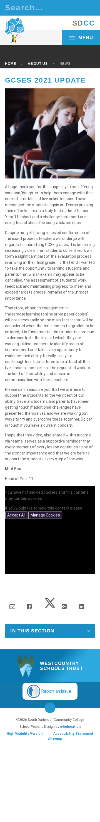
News (65, 64)
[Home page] (14, 30)
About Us (38, 64)
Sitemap (55, 739)
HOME (10, 64)
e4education (70, 727)
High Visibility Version (24, 734)
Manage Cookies (45, 515)
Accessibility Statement (73, 734)
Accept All (16, 515)
